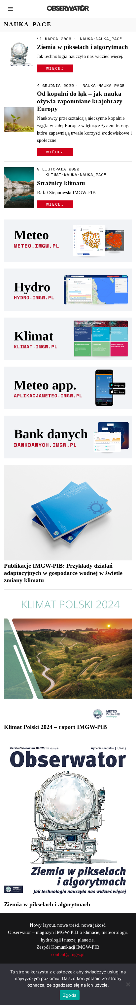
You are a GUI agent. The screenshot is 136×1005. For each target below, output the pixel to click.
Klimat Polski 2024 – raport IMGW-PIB (55, 727)
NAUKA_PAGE (109, 38)
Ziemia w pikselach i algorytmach (83, 46)
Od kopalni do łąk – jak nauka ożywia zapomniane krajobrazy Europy (79, 101)
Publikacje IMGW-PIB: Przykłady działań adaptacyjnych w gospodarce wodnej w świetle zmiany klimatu (63, 572)
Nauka (86, 38)
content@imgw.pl (68, 954)
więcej (55, 68)
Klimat (53, 174)
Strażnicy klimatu (61, 183)
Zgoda (69, 995)
